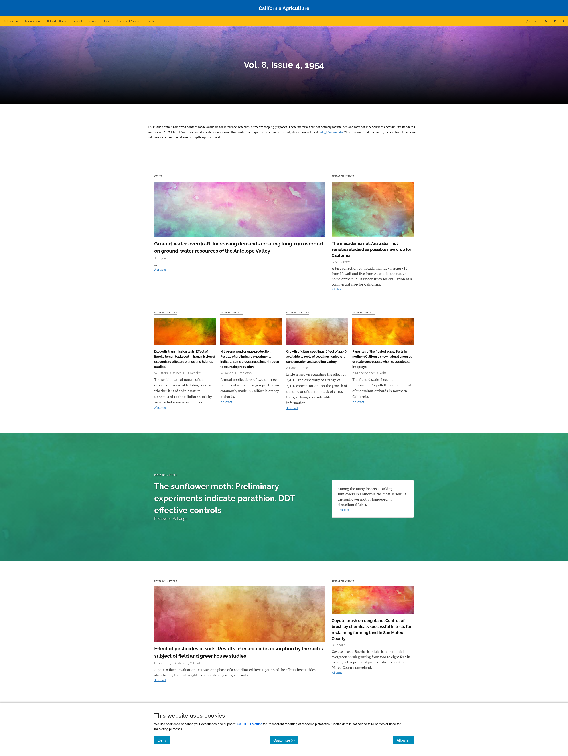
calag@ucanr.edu (331, 132)
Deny (164, 740)
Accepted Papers (128, 21)
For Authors (33, 21)
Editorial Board (57, 21)
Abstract (160, 269)
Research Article (343, 176)
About (78, 21)
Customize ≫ (285, 740)
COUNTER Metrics (248, 723)
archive (151, 21)
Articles (8, 21)
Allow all (405, 740)
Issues (93, 21)
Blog (107, 21)
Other (158, 176)
